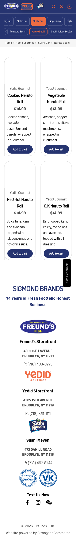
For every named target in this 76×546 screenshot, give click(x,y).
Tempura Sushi (18, 31)
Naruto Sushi (38, 31)
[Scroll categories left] (6, 21)
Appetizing (55, 21)
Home (8, 42)
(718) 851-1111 (40, 413)
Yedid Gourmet (25, 42)
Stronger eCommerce (54, 533)
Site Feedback (67, 273)
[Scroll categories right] (70, 21)
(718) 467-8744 (40, 463)
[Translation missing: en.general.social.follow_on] (27, 502)
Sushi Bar (38, 21)
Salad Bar (22, 21)
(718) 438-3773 (40, 364)
